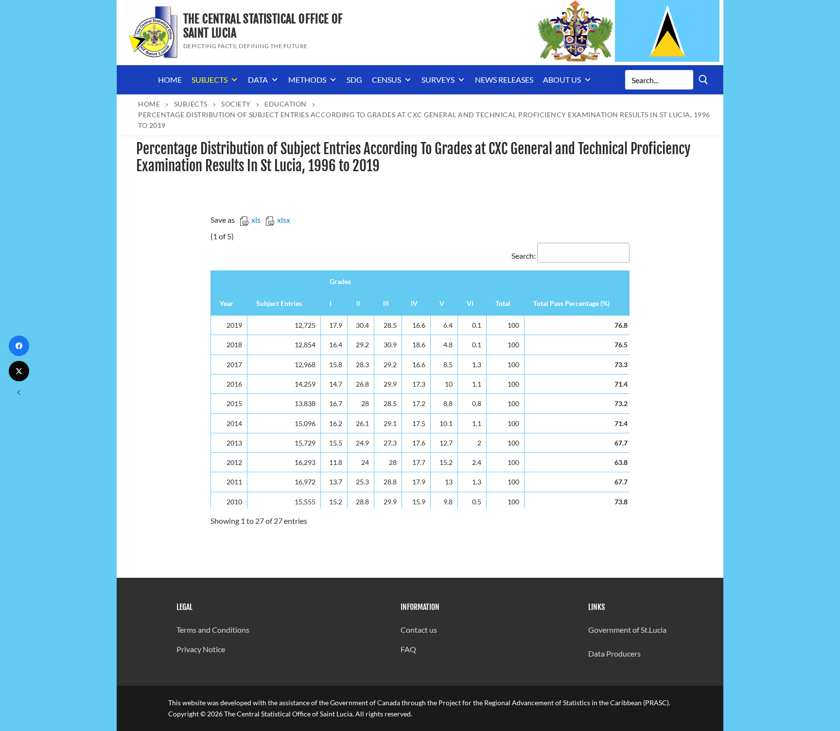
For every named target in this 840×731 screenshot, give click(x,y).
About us (562, 79)
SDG (354, 79)
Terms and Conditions (212, 629)
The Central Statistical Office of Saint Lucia (263, 26)
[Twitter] (19, 371)
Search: (523, 255)
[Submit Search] (703, 79)
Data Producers (614, 653)
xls (256, 219)
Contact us (419, 629)
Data (258, 79)
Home (170, 79)
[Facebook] (19, 346)
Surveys (438, 79)
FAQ (408, 649)
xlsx (283, 219)
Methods (307, 79)
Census (386, 79)
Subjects (210, 79)
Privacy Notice (200, 649)
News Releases (504, 79)
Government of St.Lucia (627, 629)
